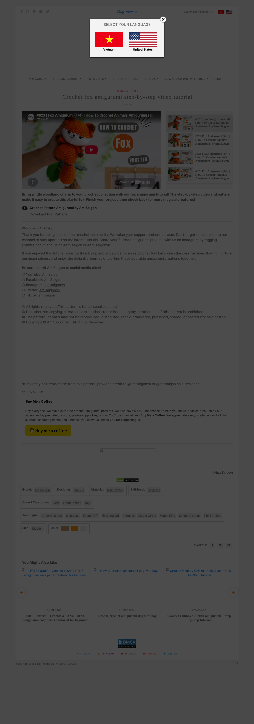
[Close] (163, 19)
